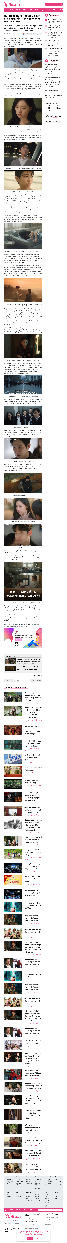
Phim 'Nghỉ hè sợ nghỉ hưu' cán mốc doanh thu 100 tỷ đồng (55, 21)
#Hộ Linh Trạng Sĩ (35, 703)
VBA (17, 1185)
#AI (31, 763)
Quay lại (9, 681)
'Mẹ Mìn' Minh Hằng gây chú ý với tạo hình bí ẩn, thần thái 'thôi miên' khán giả (55, 42)
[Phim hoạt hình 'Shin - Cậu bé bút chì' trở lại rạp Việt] (13, 907)
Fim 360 (42, 10)
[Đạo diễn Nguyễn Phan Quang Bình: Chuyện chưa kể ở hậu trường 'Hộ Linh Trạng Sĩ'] (13, 697)
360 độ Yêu (29, 1183)
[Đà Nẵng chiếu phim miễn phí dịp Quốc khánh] (13, 880)
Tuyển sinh (38, 1179)
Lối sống (18, 1179)
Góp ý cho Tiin (37, 681)
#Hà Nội (32, 898)
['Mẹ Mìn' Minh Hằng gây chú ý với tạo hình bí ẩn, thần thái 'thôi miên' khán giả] (13, 730)
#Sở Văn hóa (34, 871)
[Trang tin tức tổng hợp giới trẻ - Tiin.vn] (12, 4)
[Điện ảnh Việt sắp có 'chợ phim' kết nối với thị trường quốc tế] (13, 811)
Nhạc (48, 9)
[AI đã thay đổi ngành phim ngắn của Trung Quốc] (13, 759)
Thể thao (37, 1200)
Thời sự (8, 1197)
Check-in (18, 1183)
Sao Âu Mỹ (10, 1183)
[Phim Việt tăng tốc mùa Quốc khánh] (13, 771)
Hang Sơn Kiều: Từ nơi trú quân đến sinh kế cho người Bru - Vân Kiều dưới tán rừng (53, 107)
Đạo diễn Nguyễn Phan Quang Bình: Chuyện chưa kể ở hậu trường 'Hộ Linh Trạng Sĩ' (55, 34)
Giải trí (37, 1197)
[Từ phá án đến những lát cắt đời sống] (13, 784)
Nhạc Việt (57, 1179)
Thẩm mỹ (18, 1197)
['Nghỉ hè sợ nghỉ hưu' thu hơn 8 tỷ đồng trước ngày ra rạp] (13, 919)
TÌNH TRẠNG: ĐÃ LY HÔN (53, 122)
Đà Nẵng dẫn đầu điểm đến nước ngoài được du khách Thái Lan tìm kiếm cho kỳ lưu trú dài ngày (53, 81)
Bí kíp (36, 1185)
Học (30, 9)
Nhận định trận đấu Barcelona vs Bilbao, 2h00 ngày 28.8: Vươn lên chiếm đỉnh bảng (53, 94)
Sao (11, 9)
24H (36, 9)
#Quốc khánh (34, 773)
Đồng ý (30, 1238)
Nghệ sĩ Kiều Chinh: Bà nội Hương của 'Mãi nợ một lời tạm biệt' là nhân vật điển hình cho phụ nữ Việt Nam (55, 52)
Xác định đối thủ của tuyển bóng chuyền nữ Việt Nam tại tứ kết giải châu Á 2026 (52, 68)
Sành (46, 1192)
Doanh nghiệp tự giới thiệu (47, 1204)
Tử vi (27, 1198)
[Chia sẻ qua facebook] (15, 681)
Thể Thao (9, 1195)
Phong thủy (29, 1200)
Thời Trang (19, 1195)
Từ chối (37, 1238)
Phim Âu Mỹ (48, 1181)
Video (37, 1192)
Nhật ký (28, 1179)
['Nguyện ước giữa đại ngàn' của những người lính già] (13, 854)
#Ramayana (33, 1172)
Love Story (29, 1181)
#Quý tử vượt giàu (35, 845)
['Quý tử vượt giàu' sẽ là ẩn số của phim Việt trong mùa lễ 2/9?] (13, 841)
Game (57, 1192)
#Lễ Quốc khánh (35, 833)
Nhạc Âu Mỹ (58, 1185)
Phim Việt (47, 1179)
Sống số (47, 1198)
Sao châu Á (10, 1181)
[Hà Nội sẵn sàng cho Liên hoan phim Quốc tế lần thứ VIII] (13, 894)
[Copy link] (18, 681)
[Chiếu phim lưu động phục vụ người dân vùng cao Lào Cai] (13, 868)
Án (7, 1198)
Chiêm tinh (29, 1195)
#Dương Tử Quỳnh (35, 1091)
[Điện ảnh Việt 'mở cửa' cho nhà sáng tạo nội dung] (13, 933)
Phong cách (19, 1181)
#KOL (31, 937)
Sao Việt (9, 1179)
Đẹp (54, 9)
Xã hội (37, 1198)
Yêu (24, 9)
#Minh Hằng (33, 803)
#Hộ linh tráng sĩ (35, 955)
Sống (18, 9)
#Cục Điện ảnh (34, 815)
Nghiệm (61, 9)
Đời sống (37, 1195)
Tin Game (57, 1195)
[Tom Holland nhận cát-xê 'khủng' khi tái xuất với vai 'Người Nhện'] (13, 963)
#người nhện (34, 967)
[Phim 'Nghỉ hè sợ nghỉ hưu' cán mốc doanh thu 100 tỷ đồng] (13, 745)
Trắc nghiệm (29, 1197)
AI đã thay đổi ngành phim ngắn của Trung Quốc (54, 27)
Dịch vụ (47, 1200)
